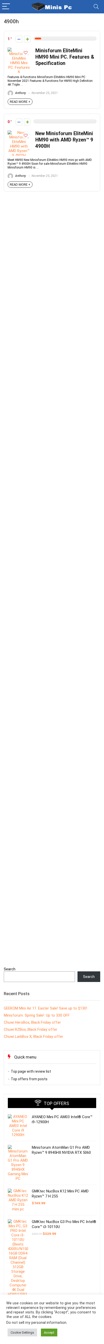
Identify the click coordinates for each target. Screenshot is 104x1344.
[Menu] (6, 6)
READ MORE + (20, 102)
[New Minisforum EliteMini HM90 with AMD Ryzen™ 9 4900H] (19, 132)
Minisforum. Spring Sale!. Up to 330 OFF (37, 1015)
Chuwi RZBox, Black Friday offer (30, 1029)
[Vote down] (18, 39)
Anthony (20, 93)
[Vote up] (27, 39)
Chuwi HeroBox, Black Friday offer (32, 1022)
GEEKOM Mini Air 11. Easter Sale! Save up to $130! (45, 1008)
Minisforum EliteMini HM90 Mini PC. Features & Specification (64, 57)
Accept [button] (49, 1332)
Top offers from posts (29, 1079)
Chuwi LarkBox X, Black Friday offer (33, 1036)
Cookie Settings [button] (22, 1332)
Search (9, 969)
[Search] (96, 6)
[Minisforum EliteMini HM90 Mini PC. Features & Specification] (19, 49)
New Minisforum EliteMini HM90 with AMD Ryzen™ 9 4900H (64, 140)
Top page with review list (31, 1071)
